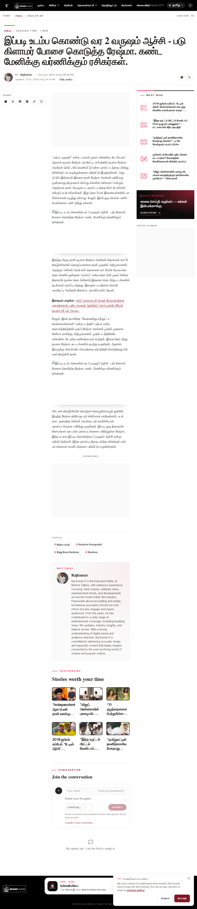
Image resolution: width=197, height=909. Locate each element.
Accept (182, 898)
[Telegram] (27, 101)
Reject (165, 898)
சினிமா (19, 16)
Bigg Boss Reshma (66, 552)
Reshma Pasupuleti (89, 544)
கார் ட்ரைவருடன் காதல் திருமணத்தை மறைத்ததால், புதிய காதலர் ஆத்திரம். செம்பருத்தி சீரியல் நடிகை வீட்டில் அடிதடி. (88, 305)
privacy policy (135, 890)
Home (7, 16)
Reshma (91, 552)
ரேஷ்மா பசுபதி (62, 544)
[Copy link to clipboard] (34, 101)
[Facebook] (20, 101)
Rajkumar (26, 74)
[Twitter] (13, 101)
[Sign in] (190, 5)
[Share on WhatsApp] (182, 77)
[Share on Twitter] (189, 77)
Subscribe (148, 212)
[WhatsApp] (6, 101)
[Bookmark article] (41, 101)
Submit (117, 807)
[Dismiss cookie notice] (189, 878)
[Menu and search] (7, 5)
